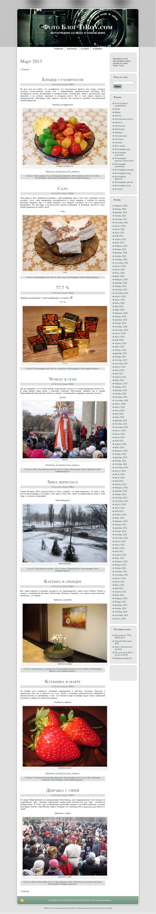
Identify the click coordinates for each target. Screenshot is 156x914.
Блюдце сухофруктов (62, 79)
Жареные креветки (123, 658)
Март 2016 (119, 417)
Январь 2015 (120, 454)
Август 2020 (120, 266)
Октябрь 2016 (121, 397)
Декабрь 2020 (121, 253)
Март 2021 (119, 243)
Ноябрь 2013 (120, 494)
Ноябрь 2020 (120, 256)
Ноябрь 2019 (120, 286)
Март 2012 (119, 558)
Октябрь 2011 (121, 571)
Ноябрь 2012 (120, 531)
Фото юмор (42, 882)
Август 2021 (120, 226)
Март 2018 (119, 347)
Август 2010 (120, 618)
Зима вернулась (62, 481)
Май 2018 (119, 340)
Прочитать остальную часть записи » (62, 171)
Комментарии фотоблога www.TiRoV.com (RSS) (94, 908)
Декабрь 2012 (121, 528)
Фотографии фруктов (61, 176)
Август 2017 (120, 367)
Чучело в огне (63, 379)
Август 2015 (120, 430)
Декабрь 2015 (121, 420)
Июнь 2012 (120, 548)
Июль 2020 (120, 269)
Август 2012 (120, 541)
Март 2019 (119, 310)
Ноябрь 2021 (120, 216)
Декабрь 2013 (121, 491)
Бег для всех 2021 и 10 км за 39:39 (124, 653)
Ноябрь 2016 (120, 394)
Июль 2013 (120, 508)
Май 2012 (119, 551)
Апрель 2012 (120, 555)
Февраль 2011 (121, 598)
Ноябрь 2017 (120, 357)
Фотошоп (119, 189)
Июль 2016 (120, 407)
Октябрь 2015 (121, 424)
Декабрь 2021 (121, 212)
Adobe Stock (118, 65)
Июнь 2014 (120, 478)
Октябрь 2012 (121, 534)
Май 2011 (119, 588)
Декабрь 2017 (121, 353)
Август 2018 (120, 333)
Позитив (88, 882)
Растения (37, 778)
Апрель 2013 (120, 514)
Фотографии (41, 178)
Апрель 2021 (120, 239)
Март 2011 (119, 595)
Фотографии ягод (80, 176)
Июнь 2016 (120, 410)
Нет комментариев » (80, 178)
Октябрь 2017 (121, 360)
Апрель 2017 (120, 377)
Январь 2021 (120, 249)
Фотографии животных (120, 153)
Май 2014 (119, 481)
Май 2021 (119, 236)
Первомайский (74, 569)
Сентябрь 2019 (121, 293)
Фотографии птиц (123, 173)
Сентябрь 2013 (121, 501)
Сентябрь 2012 (121, 538)
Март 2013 (119, 518)
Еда (97, 176)
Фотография (73, 277)
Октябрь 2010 (121, 612)
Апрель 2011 (120, 592)
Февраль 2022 (121, 206)
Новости (118, 122)
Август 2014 (120, 471)
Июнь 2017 (120, 370)
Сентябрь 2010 (121, 615)
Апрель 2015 (120, 444)
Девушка (63, 882)
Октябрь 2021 (121, 219)
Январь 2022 (120, 209)
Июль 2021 (120, 229)
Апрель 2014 (120, 484)
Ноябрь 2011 (120, 568)
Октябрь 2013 (121, 498)
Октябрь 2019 (121, 289)
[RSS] (22, 901)
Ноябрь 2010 (120, 608)
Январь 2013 (120, 524)
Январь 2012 (120, 565)
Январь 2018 (120, 350)
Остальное (120, 126)
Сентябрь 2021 (121, 222)
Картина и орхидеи (62, 581)
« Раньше (24, 69)
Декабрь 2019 (121, 283)
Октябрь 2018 (121, 327)
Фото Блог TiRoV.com (78, 26)
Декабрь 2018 (121, 320)
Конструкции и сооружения (43, 669)
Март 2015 (119, 447)
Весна (64, 569)
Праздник (91, 469)
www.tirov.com (90, 807)
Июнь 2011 (119, 585)
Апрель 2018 (120, 343)
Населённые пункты (47, 469)
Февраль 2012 (121, 561)
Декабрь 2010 (121, 605)
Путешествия (121, 136)
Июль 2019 (120, 300)
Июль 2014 (120, 474)
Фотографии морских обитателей (124, 159)
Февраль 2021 (121, 246)
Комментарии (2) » (69, 884)
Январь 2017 (120, 387)
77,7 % (62, 287)
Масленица (75, 469)
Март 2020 (119, 276)
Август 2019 (120, 296)
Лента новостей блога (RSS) (65, 908)
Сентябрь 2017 (121, 363)
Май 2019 (119, 306)
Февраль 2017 (121, 383)
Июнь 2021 (120, 233)
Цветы (52, 671)
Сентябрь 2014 (121, 467)
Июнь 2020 (120, 273)
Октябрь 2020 (121, 259)
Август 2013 (120, 504)
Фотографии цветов (65, 669)
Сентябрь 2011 (121, 575)
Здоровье (96, 778)
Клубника (46, 780)
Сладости (61, 369)
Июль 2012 (120, 545)
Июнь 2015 (120, 437)
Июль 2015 (120, 434)
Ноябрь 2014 (120, 461)
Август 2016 (120, 404)
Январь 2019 (120, 316)
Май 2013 (119, 511)
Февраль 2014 (121, 488)
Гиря (57, 882)
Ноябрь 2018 (120, 323)
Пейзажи (119, 132)
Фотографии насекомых (120, 165)
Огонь (83, 469)
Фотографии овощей (124, 170)
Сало (62, 188)
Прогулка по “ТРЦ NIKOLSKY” (123, 636)
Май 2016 (119, 414)
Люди (35, 469)
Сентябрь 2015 (121, 427)
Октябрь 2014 (121, 464)
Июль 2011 (120, 582)
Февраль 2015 (121, 451)
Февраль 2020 (121, 279)
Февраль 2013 (121, 521)
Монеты (118, 116)
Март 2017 (119, 380)
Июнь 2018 (120, 337)
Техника (118, 142)
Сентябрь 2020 (121, 263)
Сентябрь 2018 (121, 330)
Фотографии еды (42, 176)
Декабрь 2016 (121, 390)
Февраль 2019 (121, 313)
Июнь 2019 (120, 303)
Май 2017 (119, 373)
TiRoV (71, 85)
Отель (86, 669)
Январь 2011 (120, 602)
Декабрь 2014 (121, 457)
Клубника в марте (62, 681)
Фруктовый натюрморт (59, 178)
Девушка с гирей (62, 790)
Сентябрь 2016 (121, 400)
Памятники (120, 129)
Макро (117, 112)
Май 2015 (119, 441)
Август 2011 (120, 578)
